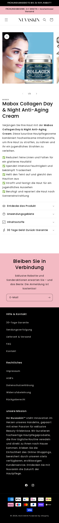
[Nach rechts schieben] (36, 93)
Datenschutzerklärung (20, 385)
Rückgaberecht (15, 399)
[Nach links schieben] (22, 93)
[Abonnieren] (49, 297)
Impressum (13, 371)
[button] (6, 19)
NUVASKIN (23, 515)
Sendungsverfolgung (19, 329)
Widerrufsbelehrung (18, 392)
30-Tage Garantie (17, 322)
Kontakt (11, 351)
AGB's (9, 378)
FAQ (8, 343)
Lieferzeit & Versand (18, 336)
